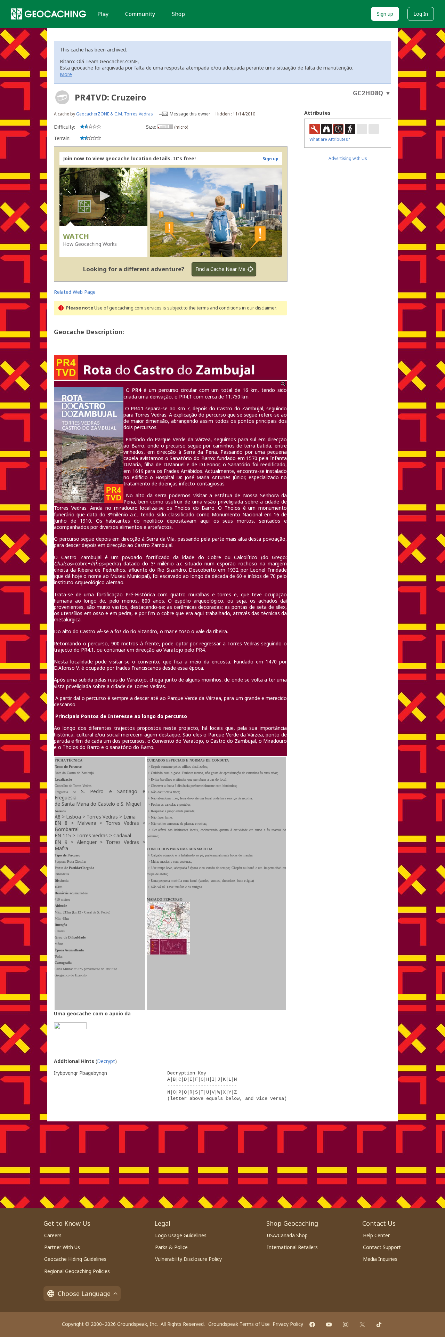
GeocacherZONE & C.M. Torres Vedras (114, 114)
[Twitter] (362, 1324)
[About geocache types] (62, 97)
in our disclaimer (259, 308)
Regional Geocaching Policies (77, 1271)
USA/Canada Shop (287, 1235)
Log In (420, 13)
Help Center (376, 1235)
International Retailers (292, 1247)
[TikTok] (379, 1324)
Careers (53, 1235)
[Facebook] (312, 1324)
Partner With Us (62, 1247)
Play (102, 14)
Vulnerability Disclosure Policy (188, 1259)
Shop (178, 14)
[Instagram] (345, 1324)
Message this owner (190, 114)
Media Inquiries (380, 1259)
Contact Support (382, 1247)
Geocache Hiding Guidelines (75, 1259)
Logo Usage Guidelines (181, 1235)
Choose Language (84, 1293)
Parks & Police (171, 1247)
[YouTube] (329, 1324)
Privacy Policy (288, 1324)
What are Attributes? (329, 139)
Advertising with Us (348, 158)
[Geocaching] (48, 14)
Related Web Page (75, 292)
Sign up (385, 13)
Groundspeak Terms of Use (239, 1324)
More (66, 74)
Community (140, 14)
